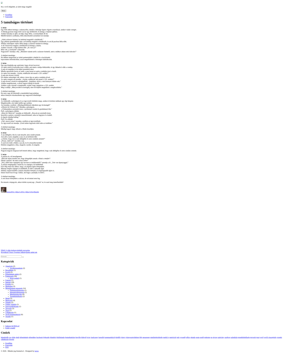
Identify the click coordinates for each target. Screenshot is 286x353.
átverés (11, 339)
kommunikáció (109, 337)
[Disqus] (143, 221)
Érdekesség (9, 276)
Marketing (9, 286)
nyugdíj (183, 337)
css (10, 337)
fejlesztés (46, 337)
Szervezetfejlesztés (12, 306)
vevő (261, 337)
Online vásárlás (10, 304)
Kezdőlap (8, 15)
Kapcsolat (8, 17)
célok (13, 337)
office (188, 337)
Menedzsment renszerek (13, 288)
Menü (3, 11)
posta (198, 337)
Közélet (8, 284)
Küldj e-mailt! (10, 328)
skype (215, 337)
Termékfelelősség (16, 296)
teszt (258, 337)
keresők (101, 337)
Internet (8, 282)
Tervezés (8, 308)
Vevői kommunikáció (12, 314)
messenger (146, 337)
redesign (207, 337)
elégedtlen (32, 337)
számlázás (234, 337)
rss (211, 337)
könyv (123, 337)
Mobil (7, 298)
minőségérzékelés (156, 337)
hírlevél (83, 337)
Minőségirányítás (16, 294)
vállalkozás (5, 339)
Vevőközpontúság (16, 268)
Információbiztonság (17, 292)
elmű (17, 337)
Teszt (7, 310)
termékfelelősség (244, 337)
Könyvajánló (14, 278)
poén (37, 192)
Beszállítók (9, 270)
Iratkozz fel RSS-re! (12, 326)
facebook (39, 337)
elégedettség (24, 337)
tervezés (253, 337)
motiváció (172, 337)
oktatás (192, 337)
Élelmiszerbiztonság (17, 290)
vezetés (279, 337)
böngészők (4, 337)
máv (178, 337)
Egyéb (33, 192)
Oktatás (8, 302)
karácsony (94, 337)
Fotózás (8, 280)
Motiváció (9, 300)
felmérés (53, 337)
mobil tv (166, 337)
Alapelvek (9, 266)
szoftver (227, 337)
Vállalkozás (9, 312)
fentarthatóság (70, 337)
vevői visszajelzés (270, 337)
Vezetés (8, 316)
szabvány (221, 337)
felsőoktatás (60, 337)
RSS (7, 347)
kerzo (9, 192)
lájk (140, 337)
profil (202, 337)
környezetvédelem (132, 337)
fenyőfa (78, 337)
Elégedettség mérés (12, 274)
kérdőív (118, 337)
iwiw (88, 337)
